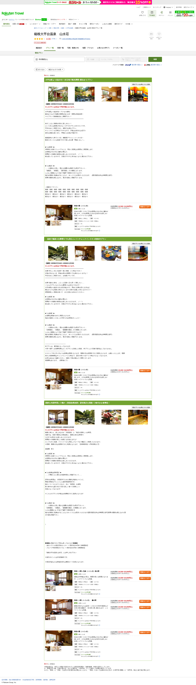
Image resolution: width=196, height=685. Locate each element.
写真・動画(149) (73, 48)
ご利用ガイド (147, 7)
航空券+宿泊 (136, 65)
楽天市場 (178, 7)
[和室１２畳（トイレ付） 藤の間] (58, 607)
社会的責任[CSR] (28, 680)
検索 (155, 59)
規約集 (45, 680)
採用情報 (39, 680)
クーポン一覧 (118, 48)
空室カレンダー (145, 207)
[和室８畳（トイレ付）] (58, 212)
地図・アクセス (88, 48)
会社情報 (4, 680)
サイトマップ (157, 7)
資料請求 (52, 680)
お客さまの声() (103, 48)
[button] (71, 212)
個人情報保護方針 (15, 680)
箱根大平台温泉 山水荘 (51, 34)
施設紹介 (39, 48)
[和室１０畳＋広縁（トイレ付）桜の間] (58, 578)
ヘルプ (138, 7)
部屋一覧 (60, 48)
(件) (53, 39)
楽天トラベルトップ (40, 28)
